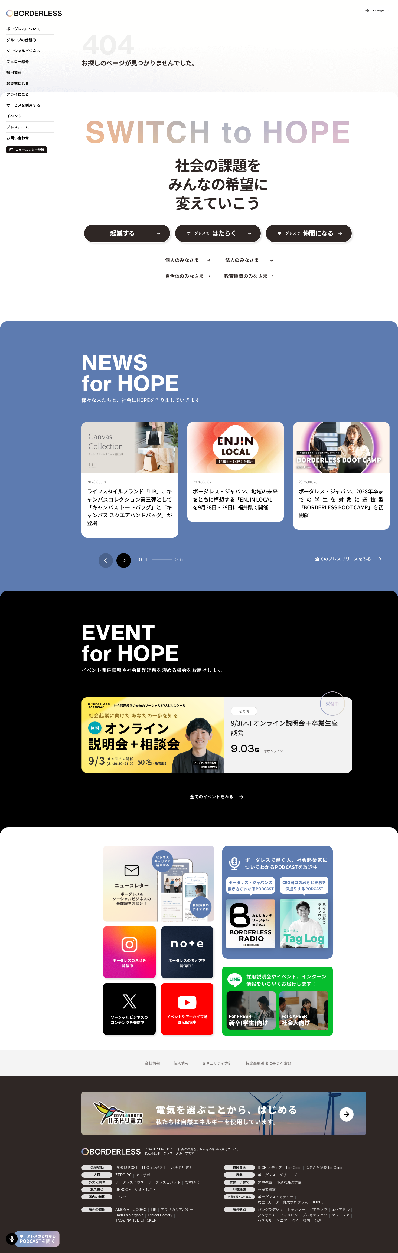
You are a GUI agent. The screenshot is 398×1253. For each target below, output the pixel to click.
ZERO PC (123, 1175)
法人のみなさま (242, 260)
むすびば (192, 1182)
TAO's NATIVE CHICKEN (135, 1220)
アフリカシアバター (177, 1210)
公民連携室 (267, 1190)
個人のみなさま (182, 260)
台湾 (318, 1220)
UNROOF (123, 1190)
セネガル (265, 1220)
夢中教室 (265, 1182)
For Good (293, 1168)
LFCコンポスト (154, 1168)
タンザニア (267, 1215)
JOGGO (139, 1210)
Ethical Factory (160, 1215)
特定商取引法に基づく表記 (268, 1063)
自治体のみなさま (184, 276)
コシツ (120, 1197)
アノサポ (143, 1175)
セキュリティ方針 (217, 1063)
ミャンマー (296, 1210)
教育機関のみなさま (245, 276)
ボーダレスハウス (129, 1182)
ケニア (281, 1220)
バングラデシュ (270, 1210)
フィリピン (289, 1215)
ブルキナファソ (314, 1215)
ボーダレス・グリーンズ (277, 1175)
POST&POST (126, 1168)
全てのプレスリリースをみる (343, 559)
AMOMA (122, 1210)
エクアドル (341, 1210)
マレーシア (341, 1215)
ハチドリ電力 (182, 1168)
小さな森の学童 (288, 1182)
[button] (106, 560)
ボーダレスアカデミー (275, 1197)
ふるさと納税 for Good (324, 1168)
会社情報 (152, 1063)
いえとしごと (145, 1190)
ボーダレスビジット (164, 1182)
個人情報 (181, 1063)
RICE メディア (270, 1168)
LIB (153, 1210)
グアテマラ (318, 1210)
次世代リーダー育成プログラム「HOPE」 (291, 1202)
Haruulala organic (129, 1215)
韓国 (306, 1220)
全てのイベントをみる (211, 796)
